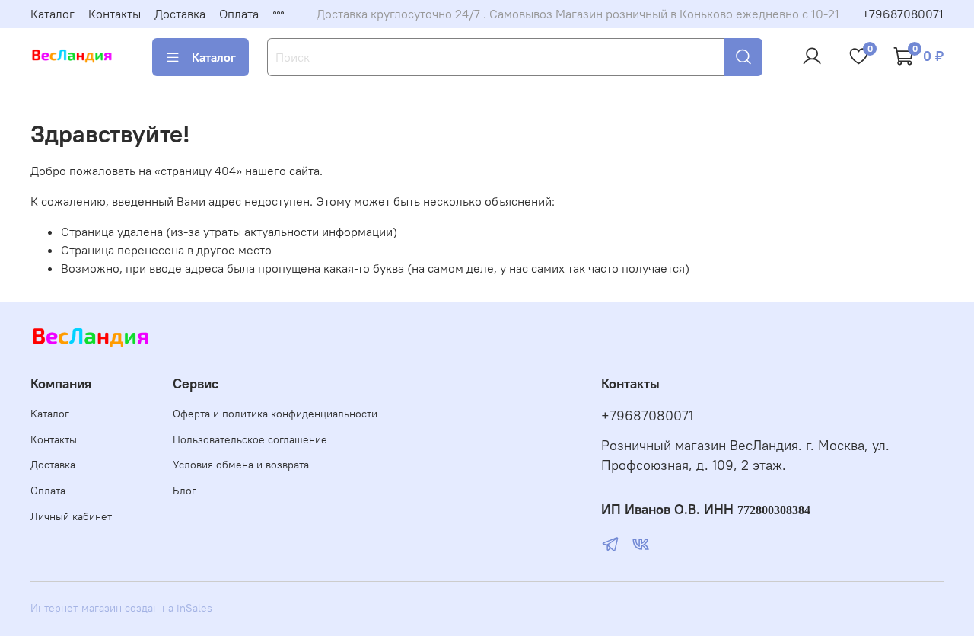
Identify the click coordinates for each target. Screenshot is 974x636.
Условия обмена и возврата (241, 464)
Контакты (114, 13)
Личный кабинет (71, 516)
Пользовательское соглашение (250, 439)
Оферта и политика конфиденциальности (275, 413)
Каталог (52, 13)
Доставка (179, 13)
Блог (184, 490)
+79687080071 (903, 13)
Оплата (239, 13)
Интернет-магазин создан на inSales (121, 608)
